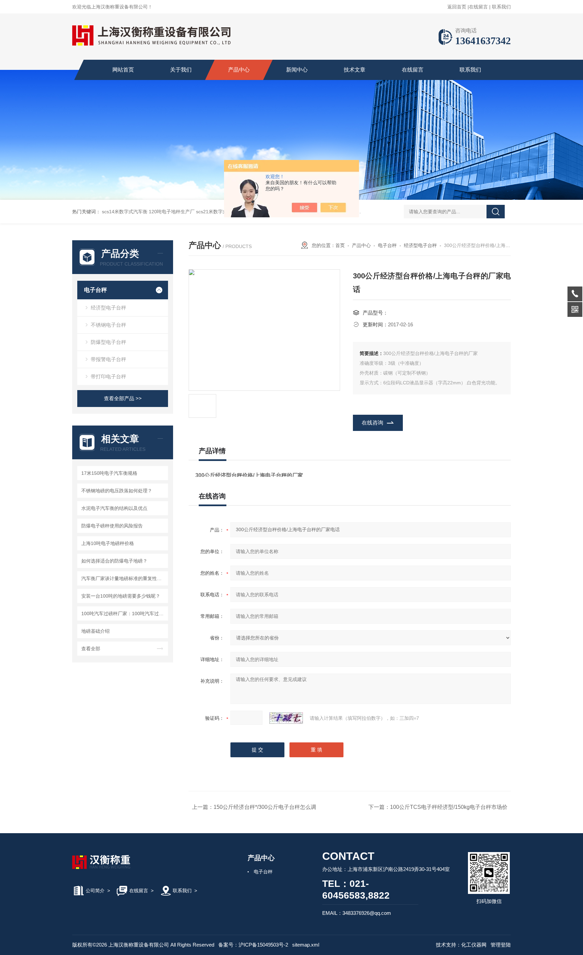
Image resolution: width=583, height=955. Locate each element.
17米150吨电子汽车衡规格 (109, 473)
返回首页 (456, 6)
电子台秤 (95, 290)
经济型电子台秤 (108, 307)
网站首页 (123, 70)
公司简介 (95, 890)
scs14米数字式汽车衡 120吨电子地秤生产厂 (148, 211)
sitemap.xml (305, 945)
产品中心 (239, 70)
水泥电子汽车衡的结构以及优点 (114, 508)
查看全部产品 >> (123, 398)
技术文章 (354, 70)
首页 (340, 245)
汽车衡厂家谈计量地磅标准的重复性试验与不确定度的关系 (123, 578)
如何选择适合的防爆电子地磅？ (114, 561)
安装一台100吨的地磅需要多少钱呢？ (120, 596)
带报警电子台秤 (108, 359)
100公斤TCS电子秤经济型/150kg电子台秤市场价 (448, 807)
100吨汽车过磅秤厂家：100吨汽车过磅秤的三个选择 (123, 613)
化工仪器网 (474, 945)
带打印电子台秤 (108, 376)
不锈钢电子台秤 (108, 325)
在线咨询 (372, 423)
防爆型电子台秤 (108, 342)
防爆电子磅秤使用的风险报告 (112, 525)
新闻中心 (297, 70)
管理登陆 (501, 945)
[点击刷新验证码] (286, 718)
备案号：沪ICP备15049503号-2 (253, 945)
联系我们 (501, 6)
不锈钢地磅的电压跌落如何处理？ (116, 490)
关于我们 (181, 70)
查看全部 (90, 648)
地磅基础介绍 (95, 631)
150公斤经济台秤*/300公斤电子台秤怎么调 (265, 807)
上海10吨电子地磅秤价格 (107, 543)
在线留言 (478, 6)
